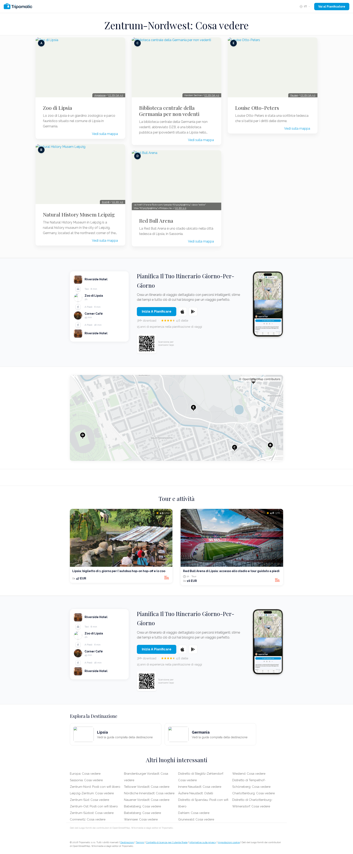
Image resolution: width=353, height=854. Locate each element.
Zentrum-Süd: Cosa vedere (89, 800)
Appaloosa (100, 95)
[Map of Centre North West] (176, 418)
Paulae (294, 95)
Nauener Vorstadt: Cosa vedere (146, 800)
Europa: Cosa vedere (85, 773)
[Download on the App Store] (182, 311)
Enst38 (105, 202)
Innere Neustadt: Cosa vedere (199, 787)
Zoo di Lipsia (57, 108)
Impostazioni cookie (229, 842)
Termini (140, 842)
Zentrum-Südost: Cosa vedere (92, 813)
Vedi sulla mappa (105, 134)
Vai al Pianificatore (331, 6)
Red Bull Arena (156, 221)
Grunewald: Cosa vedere (196, 819)
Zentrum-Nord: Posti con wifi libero (95, 787)
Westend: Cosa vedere (248, 773)
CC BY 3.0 (117, 202)
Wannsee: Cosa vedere (141, 819)
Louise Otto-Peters (257, 108)
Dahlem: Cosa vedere (193, 813)
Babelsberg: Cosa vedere (142, 806)
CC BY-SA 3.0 (115, 95)
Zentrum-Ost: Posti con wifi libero (94, 806)
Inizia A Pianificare (156, 311)
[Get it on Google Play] (193, 311)
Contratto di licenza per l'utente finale (167, 842)
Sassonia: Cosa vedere (86, 780)
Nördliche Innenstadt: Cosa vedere (149, 793)
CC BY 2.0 (180, 208)
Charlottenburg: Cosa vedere (253, 793)
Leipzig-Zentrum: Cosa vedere (92, 793)
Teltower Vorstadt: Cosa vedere (146, 787)
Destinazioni (127, 842)
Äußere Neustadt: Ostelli (195, 793)
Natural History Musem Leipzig (79, 214)
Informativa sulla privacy (202, 842)
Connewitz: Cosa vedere (87, 819)
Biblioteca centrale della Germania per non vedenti (169, 111)
